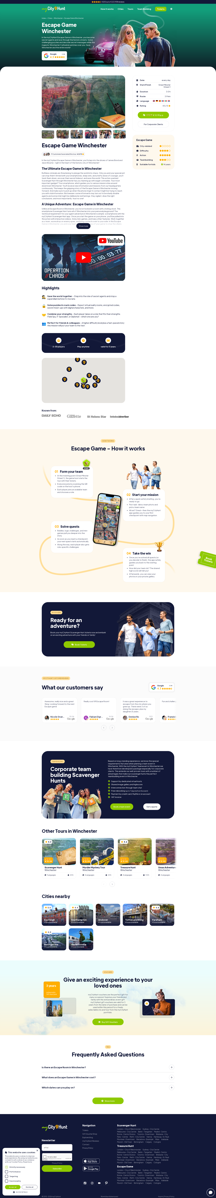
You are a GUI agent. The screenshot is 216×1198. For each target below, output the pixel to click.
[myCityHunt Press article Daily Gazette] (74, 416)
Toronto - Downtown (145, 1134)
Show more (83, 226)
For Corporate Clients (153, 124)
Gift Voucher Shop (89, 1134)
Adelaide (164, 1139)
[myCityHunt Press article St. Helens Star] (96, 416)
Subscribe (57, 1168)
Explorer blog (87, 1137)
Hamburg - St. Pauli (161, 1137)
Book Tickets (81, 644)
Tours (130, 9)
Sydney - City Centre (151, 1129)
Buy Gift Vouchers (110, 1022)
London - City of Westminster (129, 1129)
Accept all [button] (12, 1187)
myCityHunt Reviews (90, 1141)
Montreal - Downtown (126, 1139)
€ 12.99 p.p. (155, 115)
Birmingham (139, 1142)
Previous (103, 727)
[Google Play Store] (91, 1168)
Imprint (160, 1196)
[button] (21, 1192)
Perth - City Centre (137, 1137)
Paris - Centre (122, 1137)
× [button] (37, 1151)
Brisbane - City (162, 1134)
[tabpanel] (58, 343)
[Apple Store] (91, 1161)
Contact (85, 1144)
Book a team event (121, 806)
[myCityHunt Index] (56, 9)
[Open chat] (211, 1192)
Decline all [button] (29, 1187)
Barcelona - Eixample (144, 1139)
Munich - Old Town (124, 1142)
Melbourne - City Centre (126, 1132)
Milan (157, 1139)
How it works (107, 9)
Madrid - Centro (160, 1132)
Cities (121, 9)
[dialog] (21, 1171)
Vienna (149, 1137)
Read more (27, 1162)
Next (112, 727)
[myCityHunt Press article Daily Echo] (51, 415)
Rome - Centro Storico (126, 1134)
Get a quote (151, 806)
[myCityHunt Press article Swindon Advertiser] (119, 416)
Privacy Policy (57, 1163)
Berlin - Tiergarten (145, 1132)
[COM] (171, 9)
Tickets (85, 1130)
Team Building (144, 9)
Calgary (149, 1142)
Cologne (157, 1142)
